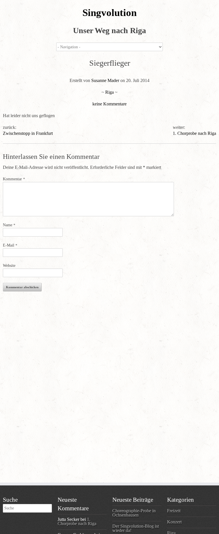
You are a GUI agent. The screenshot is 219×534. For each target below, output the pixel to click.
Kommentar (14, 179)
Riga (109, 92)
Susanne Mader (105, 80)
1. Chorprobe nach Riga (194, 133)
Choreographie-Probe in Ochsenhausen (134, 512)
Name (9, 225)
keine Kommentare (109, 103)
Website (9, 265)
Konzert (174, 521)
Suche (10, 499)
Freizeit (174, 510)
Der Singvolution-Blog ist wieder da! (135, 528)
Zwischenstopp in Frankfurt (28, 133)
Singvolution (109, 12)
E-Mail (10, 245)
